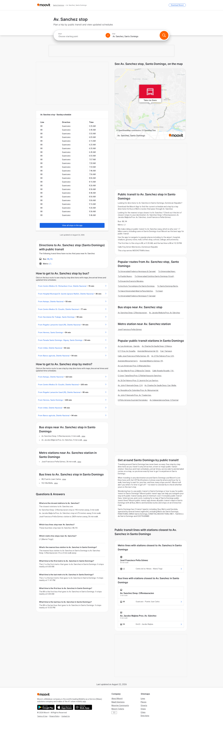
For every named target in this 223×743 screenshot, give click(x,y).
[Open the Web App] (83, 707)
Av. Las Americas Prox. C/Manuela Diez (134, 366)
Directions (145, 716)
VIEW (83, 436)
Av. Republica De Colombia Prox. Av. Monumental (138, 390)
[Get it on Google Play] (46, 707)
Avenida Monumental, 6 (127, 361)
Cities (143, 712)
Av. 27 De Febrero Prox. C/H (162, 356)
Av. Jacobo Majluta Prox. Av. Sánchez (164, 313)
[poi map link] (150, 104)
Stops (143, 709)
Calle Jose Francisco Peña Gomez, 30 (133, 356)
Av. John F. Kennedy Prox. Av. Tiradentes (134, 395)
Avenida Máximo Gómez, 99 (151, 361)
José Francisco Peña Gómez (130, 329)
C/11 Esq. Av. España (126, 351)
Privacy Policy (54, 716)
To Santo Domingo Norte (167, 286)
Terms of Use (42, 716)
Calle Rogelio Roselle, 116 (163, 371)
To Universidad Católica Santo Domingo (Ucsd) (154, 276)
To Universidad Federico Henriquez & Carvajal (136, 271)
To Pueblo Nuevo (125, 276)
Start (60, 34)
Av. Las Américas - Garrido (129, 346)
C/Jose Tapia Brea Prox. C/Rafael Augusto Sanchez (139, 376)
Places (143, 702)
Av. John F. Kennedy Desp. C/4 (130, 385)
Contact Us (65, 716)
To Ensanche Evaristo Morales (130, 281)
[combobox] (80, 36)
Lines (143, 698)
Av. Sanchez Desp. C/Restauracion (132, 313)
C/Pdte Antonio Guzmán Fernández (133, 400)
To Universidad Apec (166, 271)
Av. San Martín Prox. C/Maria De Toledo (134, 371)
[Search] (164, 35)
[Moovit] (43, 5)
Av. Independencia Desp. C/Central (164, 400)
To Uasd (159, 291)
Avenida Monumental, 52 (147, 351)
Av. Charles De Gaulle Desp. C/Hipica (157, 346)
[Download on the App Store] (64, 707)
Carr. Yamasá (166, 351)
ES (114, 713)
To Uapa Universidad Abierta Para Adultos (135, 291)
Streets (144, 705)
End (113, 34)
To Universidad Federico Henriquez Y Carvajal (136, 296)
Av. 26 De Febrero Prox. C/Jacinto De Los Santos (138, 380)
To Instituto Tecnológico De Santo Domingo (136, 286)
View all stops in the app (72, 225)
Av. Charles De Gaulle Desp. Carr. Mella (160, 385)
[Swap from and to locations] (108, 35)
